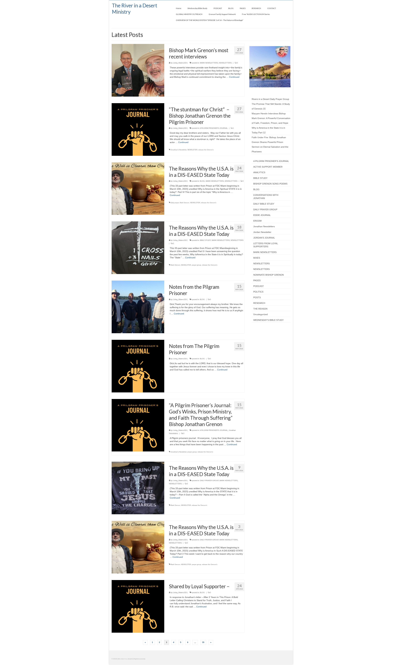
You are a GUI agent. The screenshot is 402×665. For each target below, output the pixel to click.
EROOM (257, 221)
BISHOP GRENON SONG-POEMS (270, 183)
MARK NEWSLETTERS (209, 63)
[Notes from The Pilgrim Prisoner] (138, 366)
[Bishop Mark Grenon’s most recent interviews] (138, 70)
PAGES (257, 280)
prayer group (196, 265)
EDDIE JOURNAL (262, 215)
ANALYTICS (259, 172)
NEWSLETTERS (225, 63)
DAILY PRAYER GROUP (209, 480)
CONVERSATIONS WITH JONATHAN (265, 196)
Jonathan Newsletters (264, 226)
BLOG (202, 181)
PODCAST (258, 286)
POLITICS (258, 291)
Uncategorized (260, 314)
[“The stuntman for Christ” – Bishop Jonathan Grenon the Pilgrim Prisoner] (138, 129)
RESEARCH (259, 303)
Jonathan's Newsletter (179, 150)
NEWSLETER (192, 150)
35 (203, 642)
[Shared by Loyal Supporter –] (138, 606)
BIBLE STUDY (205, 240)
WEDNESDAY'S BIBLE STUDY (268, 320)
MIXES (256, 258)
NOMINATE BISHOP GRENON (268, 275)
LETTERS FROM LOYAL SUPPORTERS (265, 245)
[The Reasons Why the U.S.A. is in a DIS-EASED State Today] (138, 188)
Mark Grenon (184, 203)
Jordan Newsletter (262, 232)
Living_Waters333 (180, 63)
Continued (234, 77)
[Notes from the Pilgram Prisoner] (138, 306)
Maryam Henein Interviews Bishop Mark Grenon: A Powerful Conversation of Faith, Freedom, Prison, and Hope (271, 118)
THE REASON (260, 308)
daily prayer (175, 203)
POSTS (257, 297)
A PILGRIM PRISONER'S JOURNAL (214, 128)
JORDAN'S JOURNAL (264, 237)
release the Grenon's (206, 150)
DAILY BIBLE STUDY (263, 204)
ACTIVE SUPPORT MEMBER (267, 167)
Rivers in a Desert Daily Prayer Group (270, 99)
